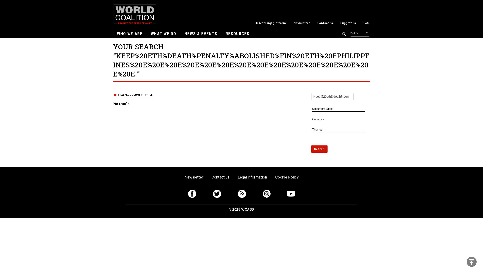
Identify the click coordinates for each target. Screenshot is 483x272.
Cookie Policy (286, 177)
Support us (348, 23)
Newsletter (301, 23)
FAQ (366, 23)
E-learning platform (271, 23)
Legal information (252, 177)
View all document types (135, 95)
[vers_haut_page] (471, 262)
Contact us (325, 23)
